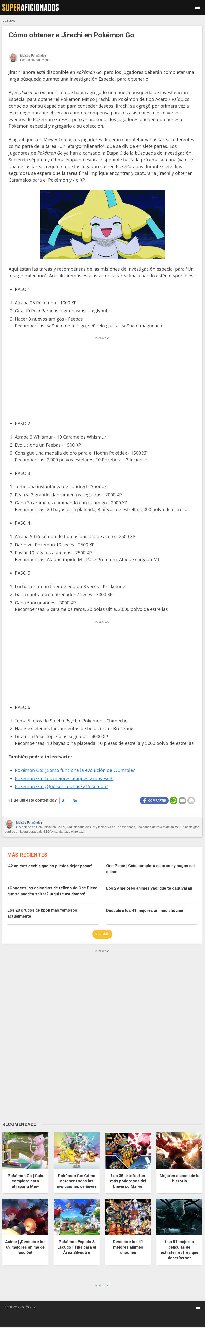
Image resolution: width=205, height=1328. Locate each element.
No (75, 801)
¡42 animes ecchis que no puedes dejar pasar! (50, 866)
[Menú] (197, 7)
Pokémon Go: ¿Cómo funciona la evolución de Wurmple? (75, 770)
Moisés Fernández (29, 822)
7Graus (30, 1307)
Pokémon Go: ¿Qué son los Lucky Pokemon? (61, 786)
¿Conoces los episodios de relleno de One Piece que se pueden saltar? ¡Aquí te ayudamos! (53, 891)
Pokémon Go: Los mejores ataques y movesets (64, 778)
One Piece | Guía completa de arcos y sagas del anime (150, 868)
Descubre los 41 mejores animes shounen (145, 910)
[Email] (182, 800)
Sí (64, 801)
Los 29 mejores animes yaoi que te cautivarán (149, 888)
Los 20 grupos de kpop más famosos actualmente (42, 913)
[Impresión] (191, 800)
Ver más (103, 934)
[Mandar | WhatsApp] (174, 800)
